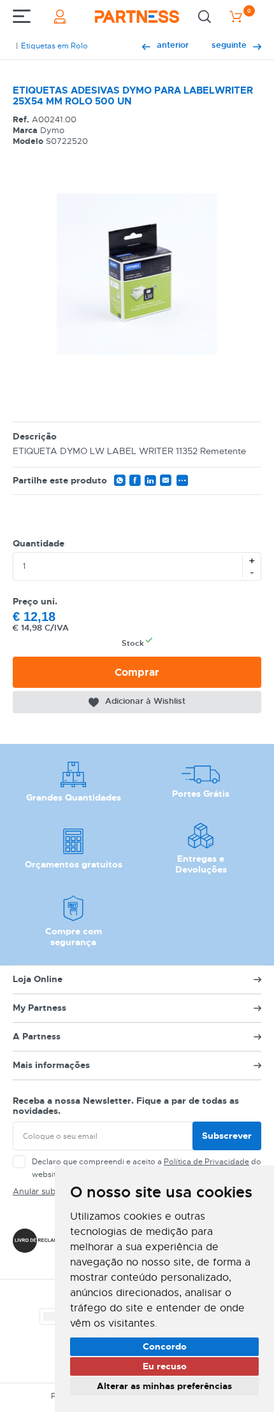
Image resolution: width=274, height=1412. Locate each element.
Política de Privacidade (206, 1162)
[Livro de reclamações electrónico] (43, 1241)
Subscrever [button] (227, 1135)
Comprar (137, 672)
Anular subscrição (48, 1191)
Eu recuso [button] (165, 1366)
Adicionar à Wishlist (145, 700)
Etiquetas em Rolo (54, 46)
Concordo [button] (165, 1346)
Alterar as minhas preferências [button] (164, 1386)
